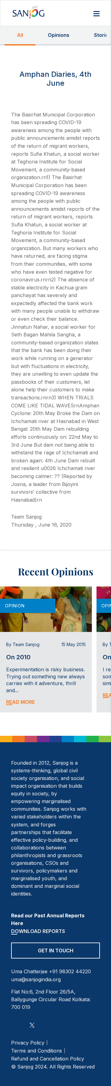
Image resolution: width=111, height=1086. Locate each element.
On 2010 (18, 657)
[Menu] (96, 14)
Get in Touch (55, 950)
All (20, 35)
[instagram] (14, 1024)
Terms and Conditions (36, 1051)
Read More (20, 702)
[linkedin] (41, 1024)
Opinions (58, 35)
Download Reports (38, 931)
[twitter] (32, 1025)
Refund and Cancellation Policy (47, 1059)
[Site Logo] (28, 12)
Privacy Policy (27, 1043)
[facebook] (23, 1024)
